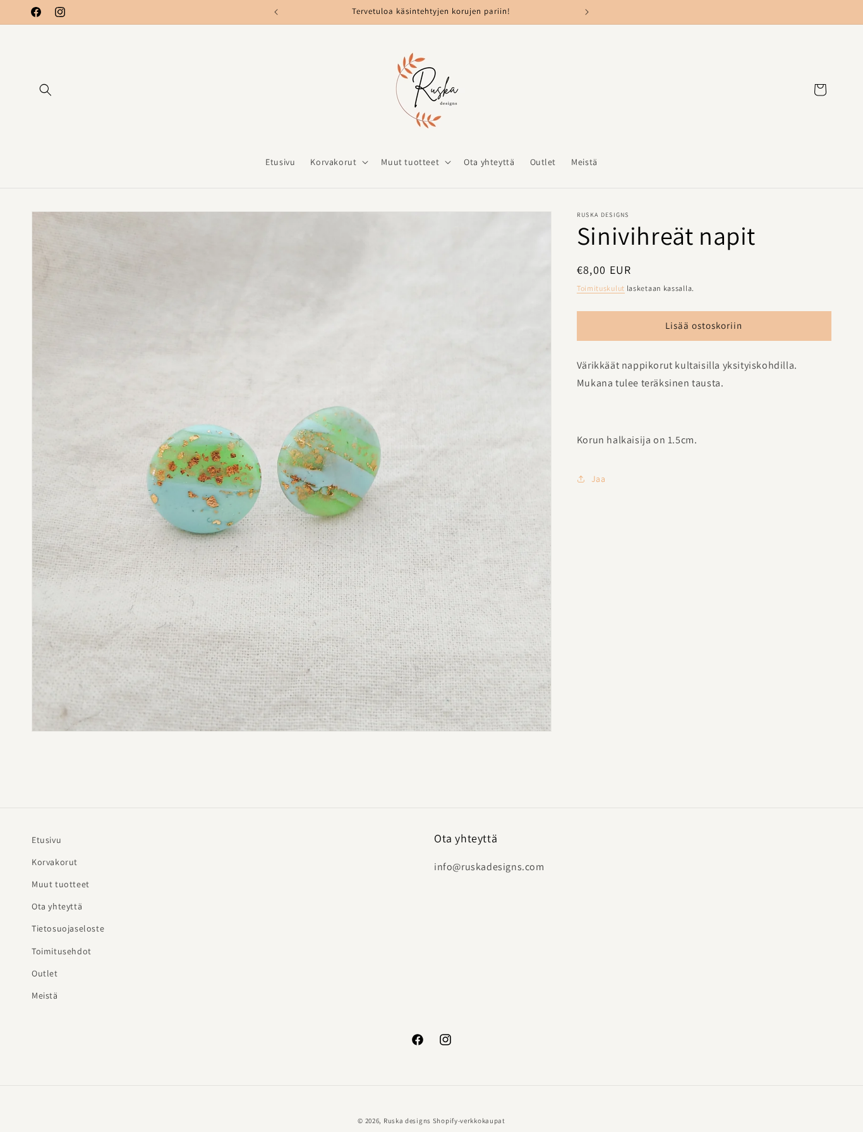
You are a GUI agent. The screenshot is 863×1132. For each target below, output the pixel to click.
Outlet (45, 973)
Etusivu (46, 840)
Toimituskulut (601, 288)
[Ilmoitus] (587, 12)
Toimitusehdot (62, 951)
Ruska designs (407, 1120)
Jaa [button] (598, 478)
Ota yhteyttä (57, 906)
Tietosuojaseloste (68, 928)
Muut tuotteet (61, 884)
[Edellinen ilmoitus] (276, 12)
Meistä (45, 995)
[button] (45, 90)
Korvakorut (55, 862)
